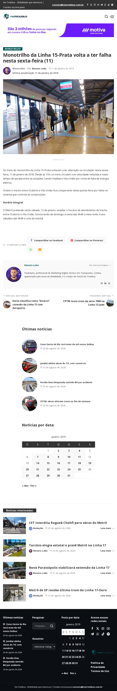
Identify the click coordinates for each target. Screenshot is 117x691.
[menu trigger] (112, 16)
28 (37, 475)
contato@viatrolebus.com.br (68, 4)
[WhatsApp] (105, 4)
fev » (33, 485)
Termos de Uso (100, 671)
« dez (25, 485)
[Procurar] (106, 16)
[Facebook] (87, 4)
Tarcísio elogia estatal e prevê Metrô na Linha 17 (67, 545)
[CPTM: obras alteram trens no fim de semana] (29, 403)
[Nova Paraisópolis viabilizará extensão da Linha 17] (14, 570)
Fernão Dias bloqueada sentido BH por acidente (66, 382)
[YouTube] (98, 4)
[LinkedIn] (105, 283)
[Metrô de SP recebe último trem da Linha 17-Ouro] (14, 592)
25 (79, 469)
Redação (38, 528)
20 (27, 469)
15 (48, 463)
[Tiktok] (108, 4)
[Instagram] (94, 4)
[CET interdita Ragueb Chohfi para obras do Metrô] (14, 525)
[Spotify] (112, 4)
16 (58, 463)
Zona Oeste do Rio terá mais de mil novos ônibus (67, 344)
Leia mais (106, 528)
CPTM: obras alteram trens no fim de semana (65, 401)
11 (79, 457)
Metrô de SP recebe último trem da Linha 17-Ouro (68, 590)
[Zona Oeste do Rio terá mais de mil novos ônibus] (29, 346)
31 (68, 475)
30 (58, 475)
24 (68, 469)
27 (27, 475)
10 (68, 457)
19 (89, 463)
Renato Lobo (39, 68)
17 (68, 463)
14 (37, 463)
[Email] (40, 249)
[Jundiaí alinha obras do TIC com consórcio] (29, 365)
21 (37, 469)
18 (79, 463)
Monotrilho (13, 48)
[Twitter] (91, 4)
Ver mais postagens (98, 265)
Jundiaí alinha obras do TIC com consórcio (63, 363)
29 (48, 475)
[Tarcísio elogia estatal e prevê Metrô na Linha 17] (14, 548)
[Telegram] (101, 4)
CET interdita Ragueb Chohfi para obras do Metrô (68, 523)
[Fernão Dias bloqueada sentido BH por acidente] (29, 384)
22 (48, 469)
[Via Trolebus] (102, 652)
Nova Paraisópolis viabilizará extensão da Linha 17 (69, 568)
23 (58, 469)
